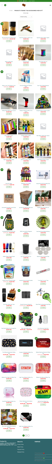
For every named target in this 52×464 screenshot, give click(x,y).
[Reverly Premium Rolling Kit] (26, 295)
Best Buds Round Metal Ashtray (43, 231)
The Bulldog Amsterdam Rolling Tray (8, 353)
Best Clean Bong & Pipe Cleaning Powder (9, 427)
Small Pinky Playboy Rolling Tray (8, 401)
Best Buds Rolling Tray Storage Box (9, 328)
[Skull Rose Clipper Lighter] (26, 150)
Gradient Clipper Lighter (26, 135)
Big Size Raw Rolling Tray (43, 401)
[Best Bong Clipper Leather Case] (26, 28)
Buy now (9, 88)
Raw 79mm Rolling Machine (43, 85)
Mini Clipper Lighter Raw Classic (43, 135)
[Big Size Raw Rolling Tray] (43, 392)
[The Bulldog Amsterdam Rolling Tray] (9, 343)
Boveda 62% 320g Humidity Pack (26, 207)
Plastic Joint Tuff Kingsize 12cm (9, 85)
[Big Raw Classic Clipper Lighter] (43, 28)
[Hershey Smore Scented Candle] (26, 271)
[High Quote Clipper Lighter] (9, 150)
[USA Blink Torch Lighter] (26, 174)
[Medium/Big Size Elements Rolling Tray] (43, 343)
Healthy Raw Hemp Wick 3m (43, 207)
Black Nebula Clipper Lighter (43, 159)
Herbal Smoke (26, 61)
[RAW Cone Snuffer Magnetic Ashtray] (26, 222)
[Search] (5, 5)
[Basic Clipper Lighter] (9, 126)
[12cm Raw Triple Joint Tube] (9, 295)
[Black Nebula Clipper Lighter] (43, 150)
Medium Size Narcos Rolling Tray (43, 377)
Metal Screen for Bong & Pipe (43, 256)
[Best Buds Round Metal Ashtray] (43, 222)
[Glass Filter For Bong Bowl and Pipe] (43, 295)
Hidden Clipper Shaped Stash (9, 256)
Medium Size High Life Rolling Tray (9, 377)
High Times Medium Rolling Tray (26, 377)
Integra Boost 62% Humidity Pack (43, 183)
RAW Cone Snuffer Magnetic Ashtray (26, 232)
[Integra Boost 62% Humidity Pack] (43, 174)
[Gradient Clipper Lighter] (26, 126)
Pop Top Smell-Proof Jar (26, 256)
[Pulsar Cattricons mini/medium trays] (26, 392)
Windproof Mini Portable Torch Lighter (26, 111)
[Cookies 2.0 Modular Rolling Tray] (26, 343)
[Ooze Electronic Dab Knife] (43, 319)
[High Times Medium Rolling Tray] (26, 368)
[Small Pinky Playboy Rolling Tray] (9, 392)
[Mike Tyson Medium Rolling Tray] (26, 417)
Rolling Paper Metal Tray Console (9, 110)
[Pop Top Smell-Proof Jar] (26, 247)
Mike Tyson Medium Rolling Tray (26, 426)
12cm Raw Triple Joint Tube (9, 304)
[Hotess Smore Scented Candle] (9, 271)
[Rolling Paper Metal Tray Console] (9, 101)
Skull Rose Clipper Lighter (26, 159)
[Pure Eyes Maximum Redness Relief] (26, 76)
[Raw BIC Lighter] (9, 174)
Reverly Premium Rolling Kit (26, 304)
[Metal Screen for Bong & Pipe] (43, 247)
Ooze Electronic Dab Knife (43, 328)
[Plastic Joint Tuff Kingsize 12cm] (9, 76)
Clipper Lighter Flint (9, 61)
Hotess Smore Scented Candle (9, 280)
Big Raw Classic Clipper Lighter (43, 37)
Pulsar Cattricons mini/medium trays (26, 402)
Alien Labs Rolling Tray (26, 328)
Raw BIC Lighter (9, 183)
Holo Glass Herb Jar (43, 61)
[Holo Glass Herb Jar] (43, 52)
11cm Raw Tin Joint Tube (43, 280)
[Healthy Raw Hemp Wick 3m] (43, 198)
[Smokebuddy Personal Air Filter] (9, 222)
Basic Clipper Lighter (9, 135)
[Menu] (2, 5)
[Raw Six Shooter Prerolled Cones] (9, 28)
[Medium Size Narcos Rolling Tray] (43, 368)
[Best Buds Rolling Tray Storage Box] (9, 319)
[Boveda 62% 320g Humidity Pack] (26, 198)
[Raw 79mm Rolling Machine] (43, 76)
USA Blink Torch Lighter (26, 183)
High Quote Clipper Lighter (8, 159)
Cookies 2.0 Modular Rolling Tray (26, 352)
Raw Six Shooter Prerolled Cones (9, 37)
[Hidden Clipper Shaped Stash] (9, 247)
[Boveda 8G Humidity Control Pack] (9, 198)
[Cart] (50, 5)
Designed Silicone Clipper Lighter (43, 110)
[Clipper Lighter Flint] (9, 52)
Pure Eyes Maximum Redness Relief (26, 86)
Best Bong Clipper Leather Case (26, 37)
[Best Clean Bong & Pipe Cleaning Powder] (9, 417)
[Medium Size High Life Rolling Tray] (9, 368)
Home (11, 10)
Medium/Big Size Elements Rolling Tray (43, 353)
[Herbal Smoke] (26, 52)
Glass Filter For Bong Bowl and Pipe (43, 304)
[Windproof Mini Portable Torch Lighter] (26, 101)
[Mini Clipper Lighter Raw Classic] (43, 126)
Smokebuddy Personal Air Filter (8, 231)
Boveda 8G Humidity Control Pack (9, 207)
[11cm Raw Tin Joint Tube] (43, 271)
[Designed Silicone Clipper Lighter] (43, 101)
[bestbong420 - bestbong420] (26, 5)
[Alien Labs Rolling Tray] (26, 319)
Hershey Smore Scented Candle (26, 280)
